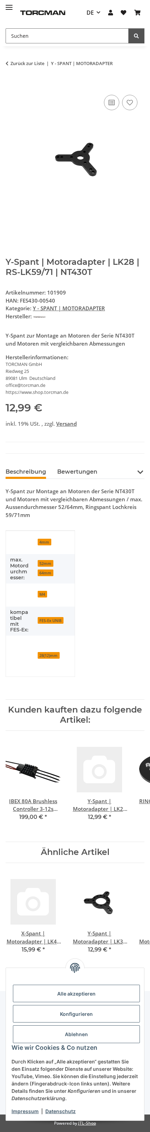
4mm (44, 542)
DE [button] (90, 12)
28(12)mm (48, 655)
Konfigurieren (76, 1014)
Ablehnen (76, 1034)
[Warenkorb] (137, 13)
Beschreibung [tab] (26, 471)
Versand (66, 423)
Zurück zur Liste (27, 63)
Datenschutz (60, 1111)
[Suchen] (136, 35)
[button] (110, 13)
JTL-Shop (87, 1123)
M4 (42, 594)
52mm (45, 563)
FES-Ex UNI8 (50, 620)
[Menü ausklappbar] (9, 4)
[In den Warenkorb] (11, 85)
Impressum (25, 1111)
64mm (45, 572)
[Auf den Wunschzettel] (129, 102)
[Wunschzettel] (123, 13)
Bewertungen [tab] (77, 471)
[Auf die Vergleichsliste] (111, 102)
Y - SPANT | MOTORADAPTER (69, 308)
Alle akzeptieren (76, 994)
